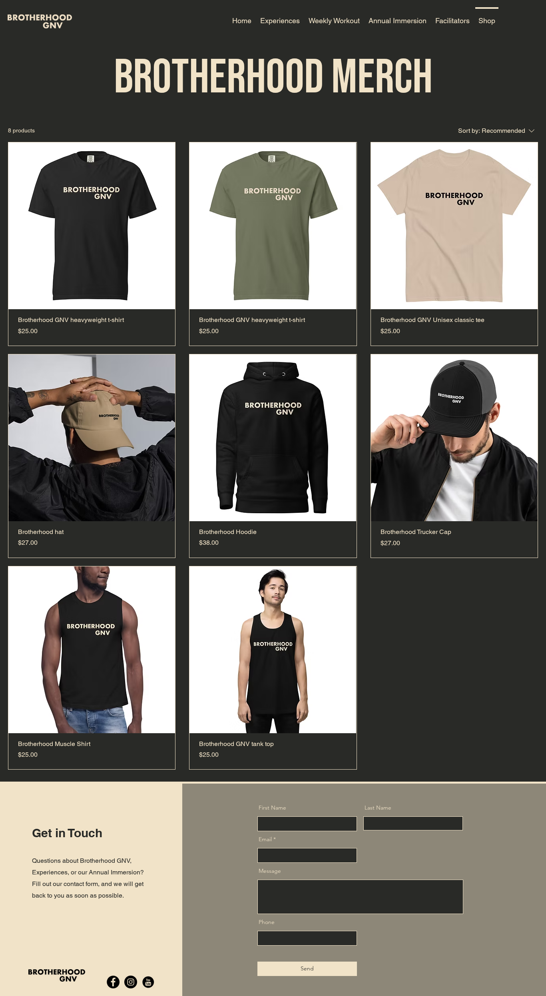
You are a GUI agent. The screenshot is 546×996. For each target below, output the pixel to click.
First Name (272, 807)
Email (265, 839)
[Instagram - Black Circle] (130, 982)
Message (270, 871)
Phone (267, 922)
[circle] (148, 982)
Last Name (378, 807)
